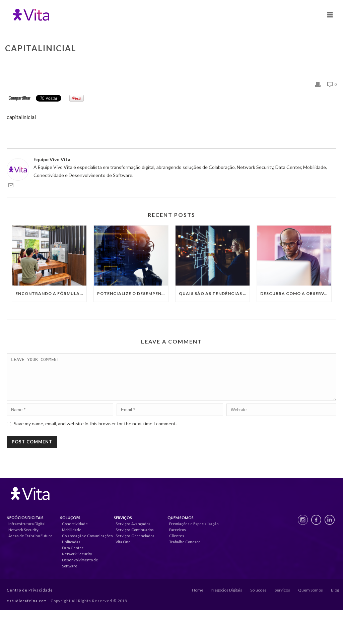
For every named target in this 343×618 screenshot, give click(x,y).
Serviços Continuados (135, 530)
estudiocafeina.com (27, 601)
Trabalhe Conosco (184, 542)
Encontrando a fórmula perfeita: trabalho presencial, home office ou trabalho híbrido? (50, 293)
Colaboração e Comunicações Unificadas (87, 539)
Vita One (123, 542)
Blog (335, 590)
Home (197, 590)
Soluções (258, 590)
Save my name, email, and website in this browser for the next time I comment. (95, 423)
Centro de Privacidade (30, 590)
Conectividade (75, 523)
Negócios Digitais (226, 590)
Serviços (282, 590)
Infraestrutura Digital (27, 523)
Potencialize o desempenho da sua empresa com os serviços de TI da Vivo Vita (132, 293)
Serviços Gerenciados (135, 536)
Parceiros (177, 530)
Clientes (176, 536)
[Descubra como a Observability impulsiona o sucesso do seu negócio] (294, 255)
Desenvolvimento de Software (80, 563)
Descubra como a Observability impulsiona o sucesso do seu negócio (295, 293)
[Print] (318, 84)
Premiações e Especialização (193, 523)
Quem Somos (310, 590)
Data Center (72, 548)
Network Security (23, 530)
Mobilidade (71, 530)
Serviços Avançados (133, 523)
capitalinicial (21, 117)
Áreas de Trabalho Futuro (30, 536)
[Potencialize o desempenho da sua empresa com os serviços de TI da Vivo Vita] (131, 255)
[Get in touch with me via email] (10, 186)
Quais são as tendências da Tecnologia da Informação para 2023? (214, 293)
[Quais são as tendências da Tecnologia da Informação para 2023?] (213, 255)
